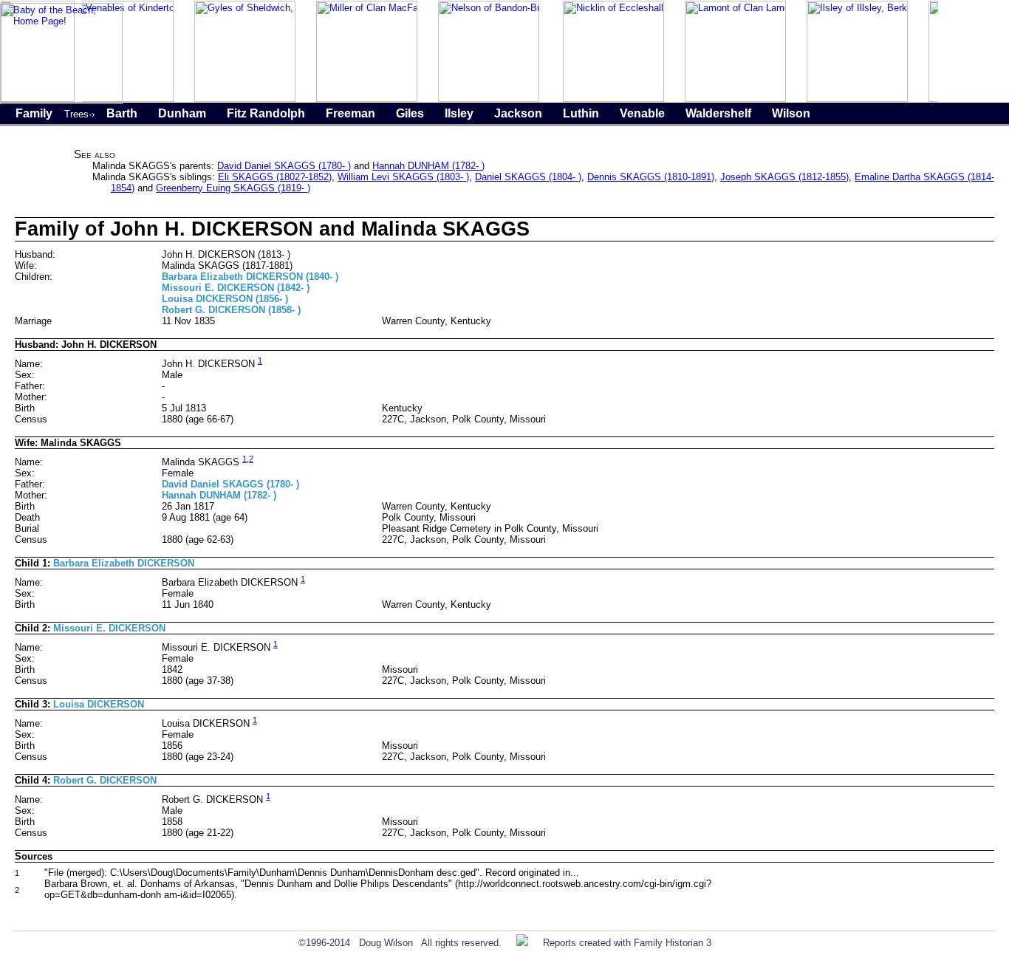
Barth (121, 113)
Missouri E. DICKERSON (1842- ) (235, 287)
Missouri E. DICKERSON (109, 628)
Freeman (350, 113)
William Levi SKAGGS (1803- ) (403, 176)
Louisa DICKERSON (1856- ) (225, 298)
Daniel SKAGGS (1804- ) (528, 176)
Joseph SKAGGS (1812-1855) (784, 176)
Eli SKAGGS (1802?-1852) (275, 176)
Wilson (791, 113)
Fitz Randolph (266, 113)
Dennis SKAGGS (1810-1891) (650, 176)
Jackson (518, 113)
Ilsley (459, 113)
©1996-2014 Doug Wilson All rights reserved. (400, 942)
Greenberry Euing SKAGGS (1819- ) (233, 187)
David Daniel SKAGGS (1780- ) (284, 165)
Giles (410, 113)
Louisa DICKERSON (98, 704)
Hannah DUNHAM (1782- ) (428, 165)
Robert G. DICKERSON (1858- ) (231, 309)
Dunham (182, 113)
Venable (642, 113)
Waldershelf (718, 113)
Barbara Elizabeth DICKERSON (123, 563)
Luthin (581, 113)
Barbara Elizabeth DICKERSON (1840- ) (250, 276)
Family (34, 113)
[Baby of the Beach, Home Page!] (61, 100)
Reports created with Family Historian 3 (627, 942)
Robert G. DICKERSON (105, 780)
